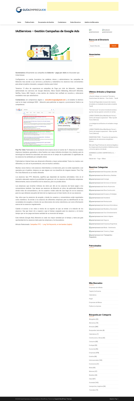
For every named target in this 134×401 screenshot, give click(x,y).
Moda (91, 367)
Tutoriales (92, 390)
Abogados (92, 319)
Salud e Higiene (108, 216)
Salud (91, 379)
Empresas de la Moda (95, 287)
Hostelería (106, 198)
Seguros (106, 220)
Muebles (91, 375)
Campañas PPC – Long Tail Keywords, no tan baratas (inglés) (51, 224)
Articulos (92, 326)
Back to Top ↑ (114, 399)
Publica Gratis (29, 22)
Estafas (91, 356)
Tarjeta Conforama (95, 291)
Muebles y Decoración (110, 209)
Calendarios (92, 295)
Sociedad (92, 382)
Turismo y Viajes (108, 231)
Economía (92, 349)
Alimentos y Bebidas (109, 175)
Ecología (106, 179)
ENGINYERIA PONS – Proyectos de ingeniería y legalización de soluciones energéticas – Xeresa (103, 139)
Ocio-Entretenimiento (110, 212)
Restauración (107, 201)
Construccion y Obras (95, 338)
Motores (91, 371)
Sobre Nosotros (75, 22)
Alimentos (92, 323)
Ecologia (91, 345)
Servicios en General (109, 183)
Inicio (19, 22)
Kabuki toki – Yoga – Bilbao (97, 158)
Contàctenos (62, 22)
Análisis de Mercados (92, 22)
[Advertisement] (83, 6)
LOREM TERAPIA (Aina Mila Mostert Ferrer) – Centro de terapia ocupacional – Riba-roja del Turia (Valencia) (103, 118)
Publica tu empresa (95, 306)
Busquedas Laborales (95, 330)
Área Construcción (109, 190)
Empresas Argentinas (110, 224)
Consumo (92, 341)
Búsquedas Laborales (110, 171)
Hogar (91, 298)
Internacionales (94, 360)
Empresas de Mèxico (95, 302)
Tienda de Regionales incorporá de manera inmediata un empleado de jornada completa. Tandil (103, 104)
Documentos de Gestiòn (46, 22)
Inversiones (92, 364)
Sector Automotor (109, 186)
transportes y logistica (96, 386)
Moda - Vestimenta (109, 227)
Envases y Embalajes (110, 194)
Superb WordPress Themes (63, 399)
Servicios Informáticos (110, 205)
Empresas (92, 353)
